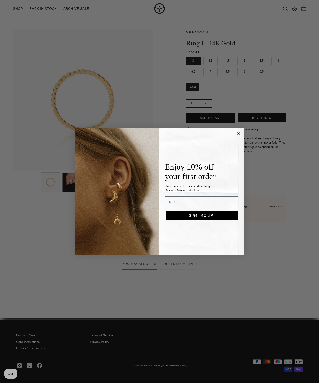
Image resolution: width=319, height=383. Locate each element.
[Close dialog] (238, 133)
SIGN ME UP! (202, 215)
